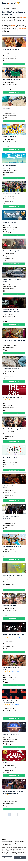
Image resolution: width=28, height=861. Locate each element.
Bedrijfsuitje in (6, 8)
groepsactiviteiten (21, 28)
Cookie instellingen (7, 857)
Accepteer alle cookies (20, 857)
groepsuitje (23, 17)
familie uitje (5, 19)
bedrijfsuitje (14, 25)
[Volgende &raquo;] (21, 814)
